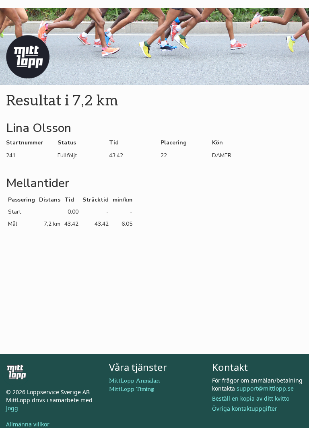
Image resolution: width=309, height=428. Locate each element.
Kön (217, 142)
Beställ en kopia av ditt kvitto (250, 398)
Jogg (12, 408)
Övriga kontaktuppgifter (244, 408)
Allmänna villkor (27, 424)
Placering (174, 142)
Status (67, 142)
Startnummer (24, 142)
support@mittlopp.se (265, 388)
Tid (114, 142)
